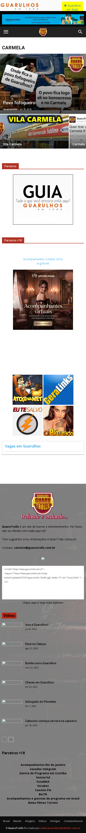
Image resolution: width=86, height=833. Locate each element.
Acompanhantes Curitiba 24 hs (43, 259)
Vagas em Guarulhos (23, 446)
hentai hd (43, 777)
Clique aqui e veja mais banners (43, 602)
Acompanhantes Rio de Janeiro (43, 765)
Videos (42, 821)
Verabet (43, 786)
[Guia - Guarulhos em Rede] (43, 223)
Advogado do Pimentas (40, 701)
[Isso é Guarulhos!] (12, 630)
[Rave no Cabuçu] (12, 649)
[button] (80, 31)
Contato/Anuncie (73, 821)
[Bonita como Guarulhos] (12, 668)
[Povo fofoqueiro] (43, 84)
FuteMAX (43, 781)
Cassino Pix (43, 790)
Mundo (17, 821)
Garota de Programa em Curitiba (43, 773)
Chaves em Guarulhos (39, 682)
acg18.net (43, 263)
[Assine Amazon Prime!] (43, 19)
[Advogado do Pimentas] (12, 707)
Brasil (6, 821)
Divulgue (55, 821)
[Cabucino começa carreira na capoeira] (12, 726)
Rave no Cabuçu (35, 644)
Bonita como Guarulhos (40, 663)
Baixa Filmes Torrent (43, 803)
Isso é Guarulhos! (36, 624)
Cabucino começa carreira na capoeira (51, 721)
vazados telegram (43, 769)
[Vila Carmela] (34, 140)
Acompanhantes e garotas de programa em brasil (43, 798)
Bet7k (43, 794)
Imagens (30, 821)
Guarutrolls (10, 109)
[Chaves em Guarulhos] (12, 687)
